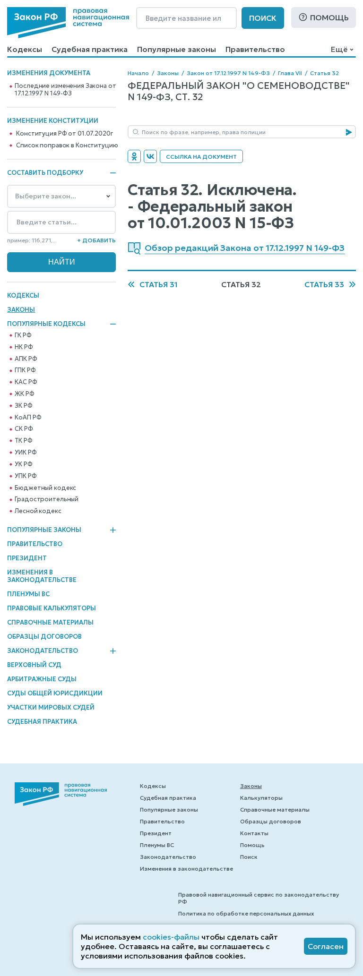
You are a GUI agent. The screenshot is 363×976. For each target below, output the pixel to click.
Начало (138, 73)
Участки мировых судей (51, 707)
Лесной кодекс (38, 511)
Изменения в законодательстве (42, 576)
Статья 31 (158, 284)
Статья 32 (324, 73)
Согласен (326, 946)
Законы (21, 310)
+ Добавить (96, 240)
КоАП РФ (28, 417)
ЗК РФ (23, 406)
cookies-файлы (171, 937)
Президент (27, 558)
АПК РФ (26, 359)
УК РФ (23, 464)
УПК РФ (25, 476)
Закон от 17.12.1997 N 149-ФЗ (228, 73)
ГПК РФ (25, 370)
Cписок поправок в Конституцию (67, 145)
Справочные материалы (50, 622)
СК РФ (24, 429)
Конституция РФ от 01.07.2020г (64, 133)
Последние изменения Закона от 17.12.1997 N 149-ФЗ (65, 89)
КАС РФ (26, 382)
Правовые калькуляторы (51, 608)
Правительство (255, 49)
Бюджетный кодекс (45, 488)
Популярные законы (176, 49)
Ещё (339, 49)
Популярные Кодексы (46, 324)
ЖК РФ (24, 394)
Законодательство (42, 651)
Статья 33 (324, 284)
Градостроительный (46, 499)
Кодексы (24, 49)
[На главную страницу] (68, 22)
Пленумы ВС (28, 594)
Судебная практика (90, 49)
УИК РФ (25, 452)
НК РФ (24, 347)
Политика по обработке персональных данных (246, 913)
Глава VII (290, 73)
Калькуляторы (261, 797)
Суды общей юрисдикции (55, 693)
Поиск (263, 18)
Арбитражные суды (42, 679)
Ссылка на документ (201, 156)
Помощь (329, 17)
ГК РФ (23, 335)
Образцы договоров (44, 637)
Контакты (254, 833)
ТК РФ (23, 441)
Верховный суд (34, 665)
